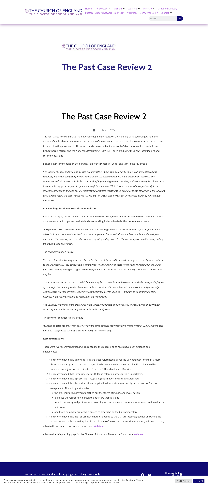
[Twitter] (149, 475)
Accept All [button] (199, 481)
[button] (102, 8)
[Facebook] (142, 475)
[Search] (180, 18)
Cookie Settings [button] (183, 481)
